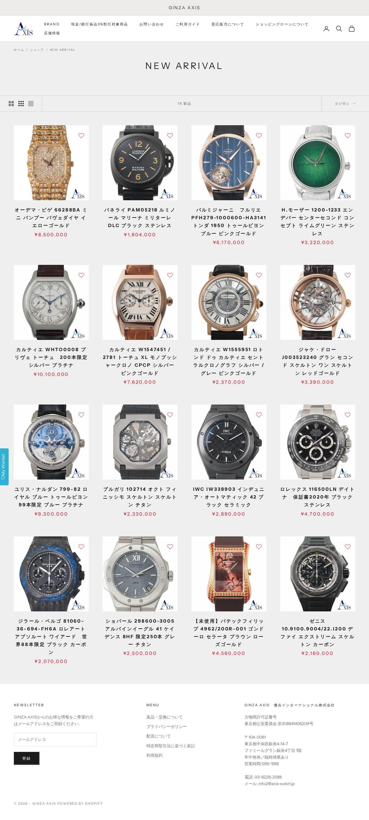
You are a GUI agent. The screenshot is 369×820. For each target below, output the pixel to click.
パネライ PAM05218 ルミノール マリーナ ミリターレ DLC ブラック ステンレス (140, 217)
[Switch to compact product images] (30, 103)
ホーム (19, 50)
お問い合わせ (152, 24)
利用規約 (154, 755)
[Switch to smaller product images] (21, 103)
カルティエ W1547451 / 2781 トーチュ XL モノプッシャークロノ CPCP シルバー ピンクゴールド (140, 361)
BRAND (52, 24)
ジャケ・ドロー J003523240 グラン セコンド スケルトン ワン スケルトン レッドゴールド (318, 361)
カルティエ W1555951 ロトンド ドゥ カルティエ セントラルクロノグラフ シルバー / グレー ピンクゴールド (229, 361)
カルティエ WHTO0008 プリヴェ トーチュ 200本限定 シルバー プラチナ (51, 357)
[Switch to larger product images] (11, 103)
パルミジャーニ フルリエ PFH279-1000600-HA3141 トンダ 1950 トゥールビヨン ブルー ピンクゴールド (228, 221)
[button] (81, 136)
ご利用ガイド (188, 24)
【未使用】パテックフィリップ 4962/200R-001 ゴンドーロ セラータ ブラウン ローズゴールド (229, 632)
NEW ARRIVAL (63, 50)
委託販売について (228, 24)
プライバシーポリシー (166, 726)
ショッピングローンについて (282, 24)
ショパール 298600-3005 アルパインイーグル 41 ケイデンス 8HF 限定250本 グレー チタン (140, 632)
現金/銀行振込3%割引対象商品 (99, 24)
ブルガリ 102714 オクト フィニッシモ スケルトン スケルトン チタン (140, 497)
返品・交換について (164, 717)
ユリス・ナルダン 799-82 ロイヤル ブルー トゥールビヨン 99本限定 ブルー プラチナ (51, 497)
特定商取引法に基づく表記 (170, 745)
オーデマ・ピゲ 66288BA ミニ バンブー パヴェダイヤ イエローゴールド (51, 217)
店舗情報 (52, 33)
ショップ (37, 50)
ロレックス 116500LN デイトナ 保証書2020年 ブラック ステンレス (317, 497)
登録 (26, 758)
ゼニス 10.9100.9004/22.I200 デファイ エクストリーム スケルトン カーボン (317, 632)
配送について (158, 736)
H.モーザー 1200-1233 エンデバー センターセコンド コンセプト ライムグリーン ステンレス (317, 221)
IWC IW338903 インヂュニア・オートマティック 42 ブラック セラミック (229, 497)
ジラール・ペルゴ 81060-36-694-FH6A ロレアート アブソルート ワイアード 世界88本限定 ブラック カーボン (51, 636)
